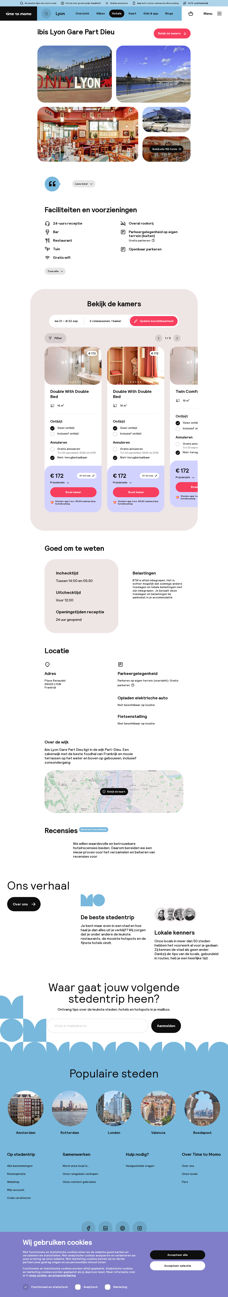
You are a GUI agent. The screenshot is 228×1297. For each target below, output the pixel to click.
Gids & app (150, 13)
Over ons (20, 904)
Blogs (169, 13)
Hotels (116, 13)
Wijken (100, 13)
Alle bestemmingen (20, 1166)
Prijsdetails (57, 482)
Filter (58, 338)
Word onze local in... (76, 1166)
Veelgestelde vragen (140, 1166)
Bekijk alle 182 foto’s (164, 149)
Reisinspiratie (16, 1174)
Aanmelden (166, 1025)
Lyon (60, 13)
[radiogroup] (73, 431)
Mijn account (15, 1190)
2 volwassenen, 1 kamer (105, 321)
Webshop (13, 1182)
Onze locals (190, 1174)
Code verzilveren (19, 1198)
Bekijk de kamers (169, 33)
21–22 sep (84, 475)
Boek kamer (73, 492)
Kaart (132, 13)
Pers (185, 1182)
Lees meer (81, 183)
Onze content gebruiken (79, 1182)
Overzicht (82, 13)
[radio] (52, 428)
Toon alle (53, 271)
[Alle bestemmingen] (46, 14)
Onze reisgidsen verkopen (80, 1174)
